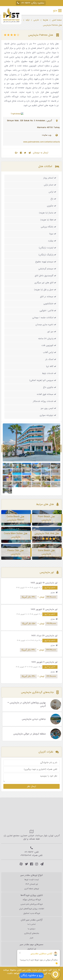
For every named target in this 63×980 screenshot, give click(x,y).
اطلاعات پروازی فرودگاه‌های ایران (31, 908)
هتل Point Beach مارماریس (46, 518)
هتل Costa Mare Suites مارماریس (15, 535)
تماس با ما (31, 924)
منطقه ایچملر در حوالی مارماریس (29, 734)
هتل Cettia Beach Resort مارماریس (15, 518)
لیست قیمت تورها (31, 879)
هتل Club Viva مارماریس (47, 533)
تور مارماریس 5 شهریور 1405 (44, 662)
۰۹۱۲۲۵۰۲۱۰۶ (25, 855)
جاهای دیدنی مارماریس (34, 719)
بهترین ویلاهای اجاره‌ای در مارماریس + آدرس (26, 704)
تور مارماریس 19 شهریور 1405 (44, 582)
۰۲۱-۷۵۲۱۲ (25, 3)
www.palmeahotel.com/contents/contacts (41, 142)
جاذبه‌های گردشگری (31, 933)
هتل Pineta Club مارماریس (15, 552)
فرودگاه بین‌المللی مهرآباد (31, 899)
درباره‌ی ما (31, 928)
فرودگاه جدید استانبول (31, 913)
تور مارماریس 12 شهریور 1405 (44, 609)
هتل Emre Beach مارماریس (46, 552)
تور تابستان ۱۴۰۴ (31, 884)
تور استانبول (31, 949)
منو (55, 10)
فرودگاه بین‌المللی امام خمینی (31, 904)
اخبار (31, 938)
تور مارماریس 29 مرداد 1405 (44, 635)
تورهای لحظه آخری (31, 888)
